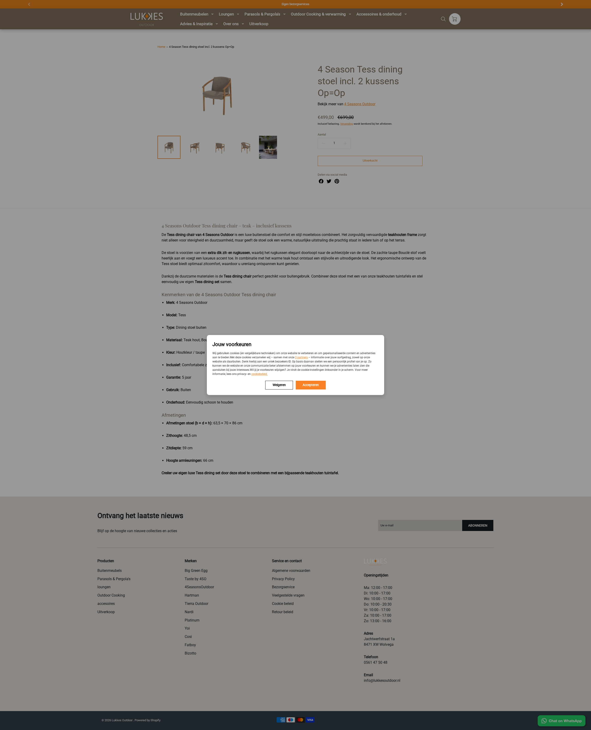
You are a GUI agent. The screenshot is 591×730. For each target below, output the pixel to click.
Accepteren (311, 385)
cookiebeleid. (259, 374)
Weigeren (279, 385)
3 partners (301, 357)
